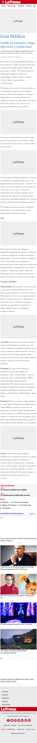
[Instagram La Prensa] (15, 720)
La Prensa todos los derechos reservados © (18, 713)
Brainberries (18, 543)
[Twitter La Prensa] (11, 720)
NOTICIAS (5, 692)
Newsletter (20, 729)
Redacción (17, 57)
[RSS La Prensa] (29, 720)
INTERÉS (5, 695)
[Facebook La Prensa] (8, 720)
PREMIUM (5, 698)
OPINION (5, 701)
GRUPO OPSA (6, 705)
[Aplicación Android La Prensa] (25, 720)
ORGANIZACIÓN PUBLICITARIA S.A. (18, 716)
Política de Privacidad (25, 725)
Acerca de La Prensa (10, 725)
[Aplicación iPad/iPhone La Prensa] (22, 720)
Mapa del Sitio (30, 729)
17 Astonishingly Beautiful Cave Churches (16, 624)
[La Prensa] (8, 709)
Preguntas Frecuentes (18, 733)
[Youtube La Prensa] (18, 720)
